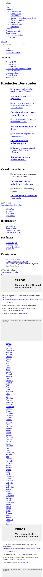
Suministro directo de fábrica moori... (21, 158)
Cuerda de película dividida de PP (23, 18)
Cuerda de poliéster (18, 20)
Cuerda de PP (16, 11)
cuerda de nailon (17, 22)
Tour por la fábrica (17, 35)
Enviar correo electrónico (10, 272)
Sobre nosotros (11, 33)
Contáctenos (10, 37)
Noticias (9, 29)
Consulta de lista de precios (11, 205)
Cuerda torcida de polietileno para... (19, 141)
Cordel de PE (16, 16)
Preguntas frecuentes (13, 31)
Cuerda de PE (16, 14)
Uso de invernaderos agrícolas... (20, 97)
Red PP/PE (15, 27)
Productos (9, 9)
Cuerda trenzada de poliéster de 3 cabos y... (22, 182)
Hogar (8, 7)
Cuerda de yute (16, 24)
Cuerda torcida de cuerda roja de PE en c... (23, 113)
